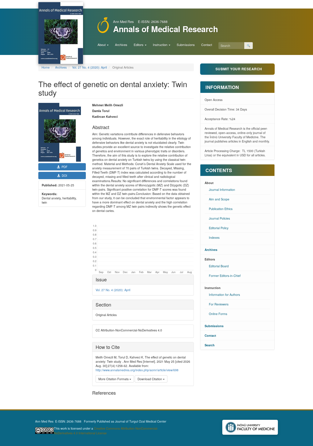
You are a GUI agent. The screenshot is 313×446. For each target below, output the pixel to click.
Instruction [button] (160, 44)
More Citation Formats (113, 379)
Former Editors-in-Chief (225, 275)
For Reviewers (218, 304)
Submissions (186, 44)
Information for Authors (224, 294)
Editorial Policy (218, 228)
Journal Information (222, 189)
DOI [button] (64, 175)
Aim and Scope (219, 199)
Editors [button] (139, 44)
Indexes (214, 237)
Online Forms (218, 314)
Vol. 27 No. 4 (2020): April (89, 67)
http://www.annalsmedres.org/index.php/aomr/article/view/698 (137, 370)
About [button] (102, 44)
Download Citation (150, 379)
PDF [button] (64, 167)
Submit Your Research (238, 68)
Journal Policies (219, 218)
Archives (121, 44)
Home (46, 67)
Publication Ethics (221, 209)
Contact (206, 44)
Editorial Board (219, 266)
